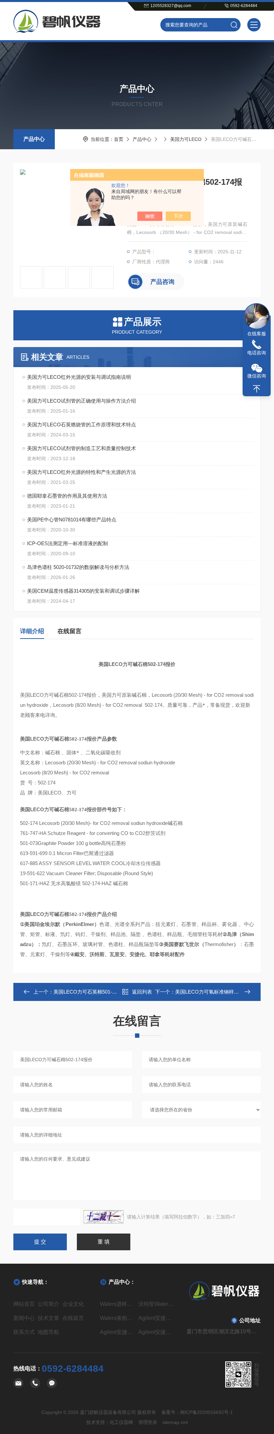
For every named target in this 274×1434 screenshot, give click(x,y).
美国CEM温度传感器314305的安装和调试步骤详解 (83, 591)
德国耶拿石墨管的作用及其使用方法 (67, 496)
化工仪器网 (121, 1422)
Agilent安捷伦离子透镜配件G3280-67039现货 (156, 1332)
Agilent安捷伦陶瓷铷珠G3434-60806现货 (118, 1332)
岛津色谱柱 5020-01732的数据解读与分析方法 (78, 567)
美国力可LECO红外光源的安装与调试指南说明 (79, 377)
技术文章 (48, 1318)
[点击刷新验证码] (104, 1217)
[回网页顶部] (256, 389)
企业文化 (73, 1304)
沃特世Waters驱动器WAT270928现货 (156, 1304)
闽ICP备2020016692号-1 (206, 1412)
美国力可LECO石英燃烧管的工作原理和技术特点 (81, 424)
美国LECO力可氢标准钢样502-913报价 (218, 992)
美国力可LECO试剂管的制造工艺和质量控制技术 (81, 448)
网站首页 (24, 1304)
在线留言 (69, 631)
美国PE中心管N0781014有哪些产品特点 (71, 519)
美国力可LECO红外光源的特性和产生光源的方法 (81, 472)
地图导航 (48, 1332)
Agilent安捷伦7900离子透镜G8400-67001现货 (156, 1318)
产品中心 (34, 139)
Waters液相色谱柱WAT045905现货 (118, 1318)
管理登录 (147, 1422)
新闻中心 (24, 1318)
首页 (118, 139)
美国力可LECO (185, 139)
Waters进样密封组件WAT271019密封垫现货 (118, 1304)
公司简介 (48, 1304)
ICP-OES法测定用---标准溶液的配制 (67, 543)
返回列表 (142, 992)
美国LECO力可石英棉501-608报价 (91, 992)
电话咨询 (256, 352)
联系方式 (24, 1332)
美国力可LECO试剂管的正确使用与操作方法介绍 (81, 401)
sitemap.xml (175, 1422)
